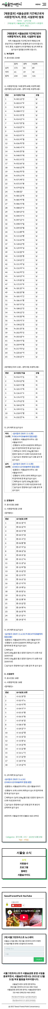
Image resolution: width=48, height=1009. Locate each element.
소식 (25, 837)
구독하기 (39, 959)
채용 (27, 840)
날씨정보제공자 (31, 996)
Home (19, 21)
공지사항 (27, 21)
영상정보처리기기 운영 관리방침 (24, 1000)
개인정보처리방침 (17, 996)
